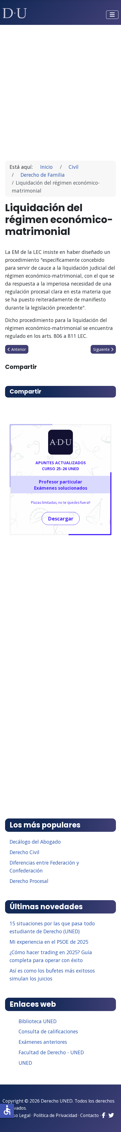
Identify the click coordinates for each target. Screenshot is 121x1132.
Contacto (89, 1115)
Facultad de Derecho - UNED (51, 1052)
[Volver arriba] (110, 1120)
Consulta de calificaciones (48, 1031)
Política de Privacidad (55, 1115)
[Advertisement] (60, 90)
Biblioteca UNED (38, 1021)
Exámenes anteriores (43, 1041)
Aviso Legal (18, 1115)
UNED (25, 1062)
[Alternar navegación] (112, 14)
